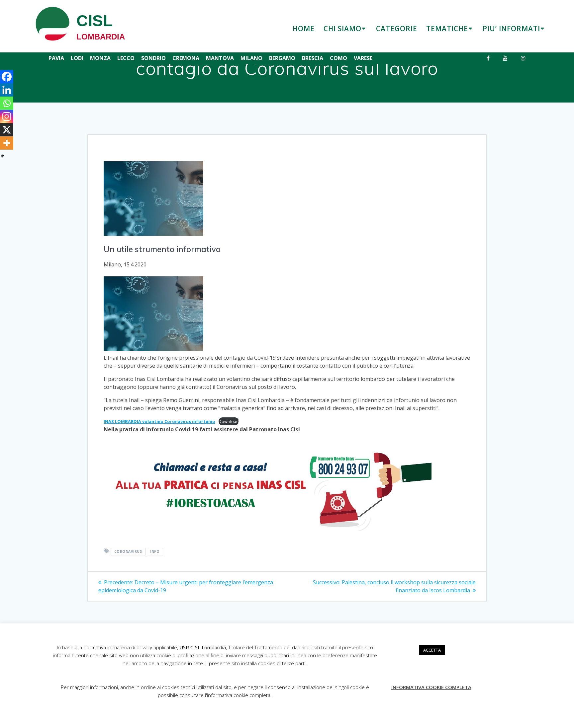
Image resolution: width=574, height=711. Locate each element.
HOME (304, 28)
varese (363, 58)
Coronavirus (128, 551)
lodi (77, 58)
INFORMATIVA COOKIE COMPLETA (431, 687)
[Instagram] (6, 116)
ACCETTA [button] (432, 650)
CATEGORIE (396, 28)
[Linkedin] (6, 90)
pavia (56, 58)
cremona (185, 58)
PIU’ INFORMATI (511, 28)
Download (229, 421)
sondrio (153, 58)
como (338, 58)
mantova (220, 58)
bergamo (282, 58)
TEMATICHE (447, 28)
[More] (6, 143)
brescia (312, 58)
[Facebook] (6, 76)
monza (100, 58)
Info (154, 551)
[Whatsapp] (6, 103)
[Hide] (2, 156)
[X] (6, 129)
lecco (126, 58)
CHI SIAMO (342, 28)
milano (251, 58)
